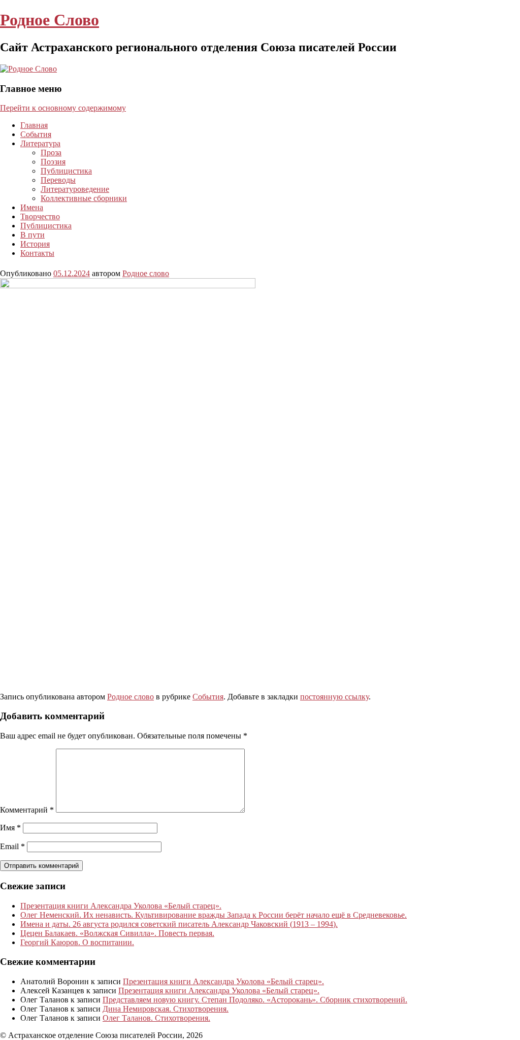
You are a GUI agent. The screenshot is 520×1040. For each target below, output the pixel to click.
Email (12, 846)
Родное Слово (49, 20)
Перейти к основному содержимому (63, 108)
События (35, 134)
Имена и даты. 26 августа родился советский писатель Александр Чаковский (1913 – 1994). (179, 924)
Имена (31, 207)
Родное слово (145, 273)
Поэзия (53, 161)
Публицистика (66, 170)
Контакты (37, 253)
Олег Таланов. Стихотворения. (156, 1018)
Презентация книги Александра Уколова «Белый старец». (120, 905)
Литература (40, 143)
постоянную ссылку (334, 696)
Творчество (40, 216)
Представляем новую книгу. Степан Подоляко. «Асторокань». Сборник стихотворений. (255, 999)
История (35, 244)
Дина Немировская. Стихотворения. (166, 1008)
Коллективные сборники (84, 198)
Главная (34, 125)
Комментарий (27, 810)
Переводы (58, 180)
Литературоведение (75, 189)
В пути (32, 234)
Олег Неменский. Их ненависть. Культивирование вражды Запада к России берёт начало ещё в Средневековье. (213, 915)
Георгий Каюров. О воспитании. (77, 942)
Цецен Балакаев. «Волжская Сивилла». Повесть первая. (117, 933)
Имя (10, 827)
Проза (51, 152)
